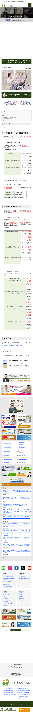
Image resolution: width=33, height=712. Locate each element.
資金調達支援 (7, 451)
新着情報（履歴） (23, 459)
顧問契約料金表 (7, 443)
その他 (20, 600)
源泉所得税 (21, 598)
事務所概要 (5, 598)
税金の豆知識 (8, 19)
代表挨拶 (5, 592)
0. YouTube (4, 115)
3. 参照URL (4, 120)
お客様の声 (6, 455)
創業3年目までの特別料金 (8, 576)
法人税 (20, 594)
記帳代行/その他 (6, 584)
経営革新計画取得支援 (22, 443)
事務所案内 (6, 462)
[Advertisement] (16, 41)
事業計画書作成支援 (21, 451)
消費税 (20, 596)
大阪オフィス (6, 596)
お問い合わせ (22, 462)
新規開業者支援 (7, 447)
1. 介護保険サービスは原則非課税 (9, 117)
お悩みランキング (8, 459)
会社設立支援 (22, 447)
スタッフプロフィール (8, 603)
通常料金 (5, 575)
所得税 (20, 592)
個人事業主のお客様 (7, 586)
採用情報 (5, 605)
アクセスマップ (6, 600)
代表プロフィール (7, 601)
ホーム (3, 19)
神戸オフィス (6, 594)
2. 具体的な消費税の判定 (7, 118)
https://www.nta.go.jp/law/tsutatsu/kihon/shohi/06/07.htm (13, 345)
